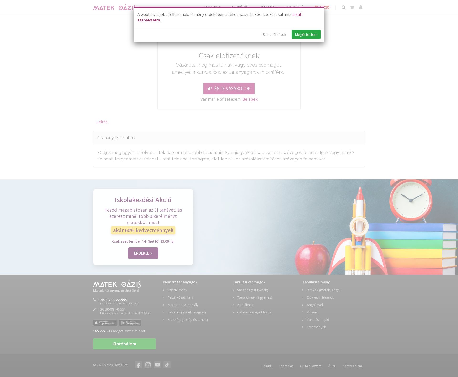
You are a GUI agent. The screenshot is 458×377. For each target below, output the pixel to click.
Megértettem (306, 34)
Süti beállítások (274, 34)
